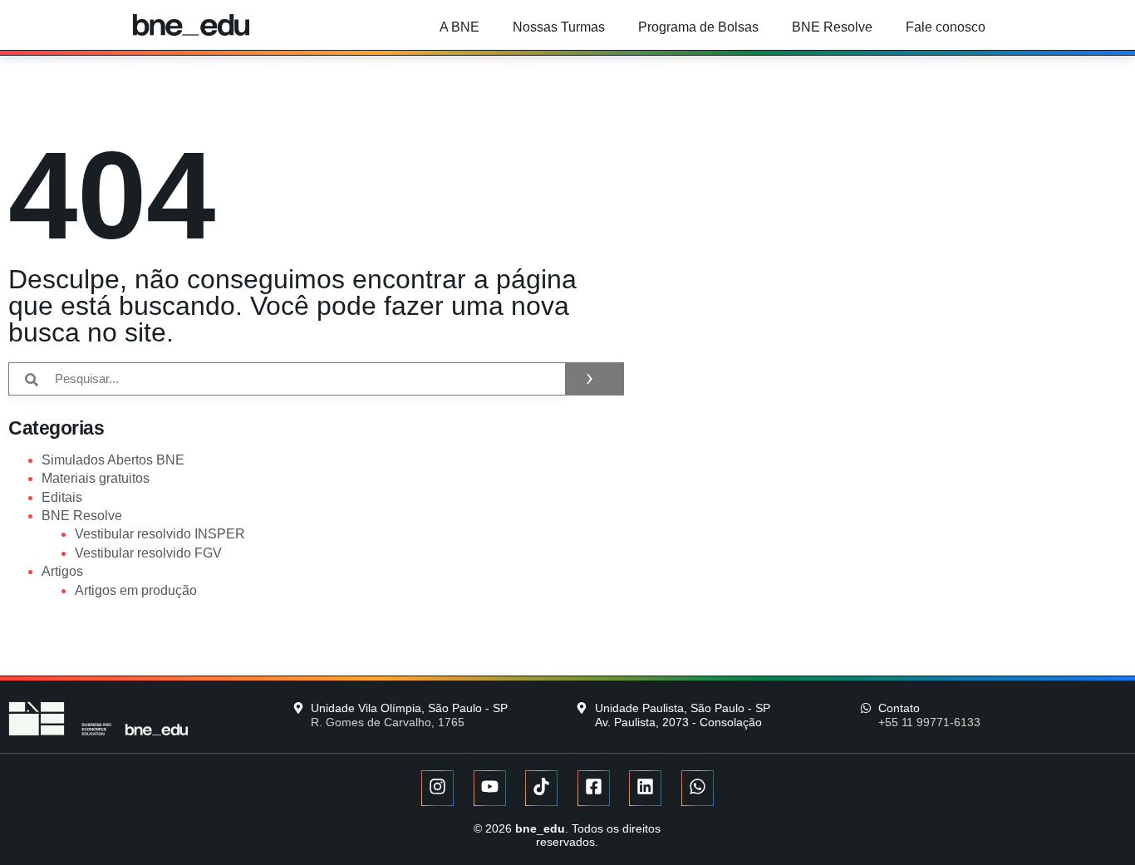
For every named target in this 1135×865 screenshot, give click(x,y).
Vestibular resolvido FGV (148, 553)
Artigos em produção (136, 590)
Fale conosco (945, 27)
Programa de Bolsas (698, 27)
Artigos (62, 571)
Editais (62, 497)
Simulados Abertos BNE (113, 460)
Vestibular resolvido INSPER (160, 534)
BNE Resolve (832, 27)
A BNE (459, 27)
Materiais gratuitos (96, 478)
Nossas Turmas (559, 27)
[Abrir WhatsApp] (1093, 823)
